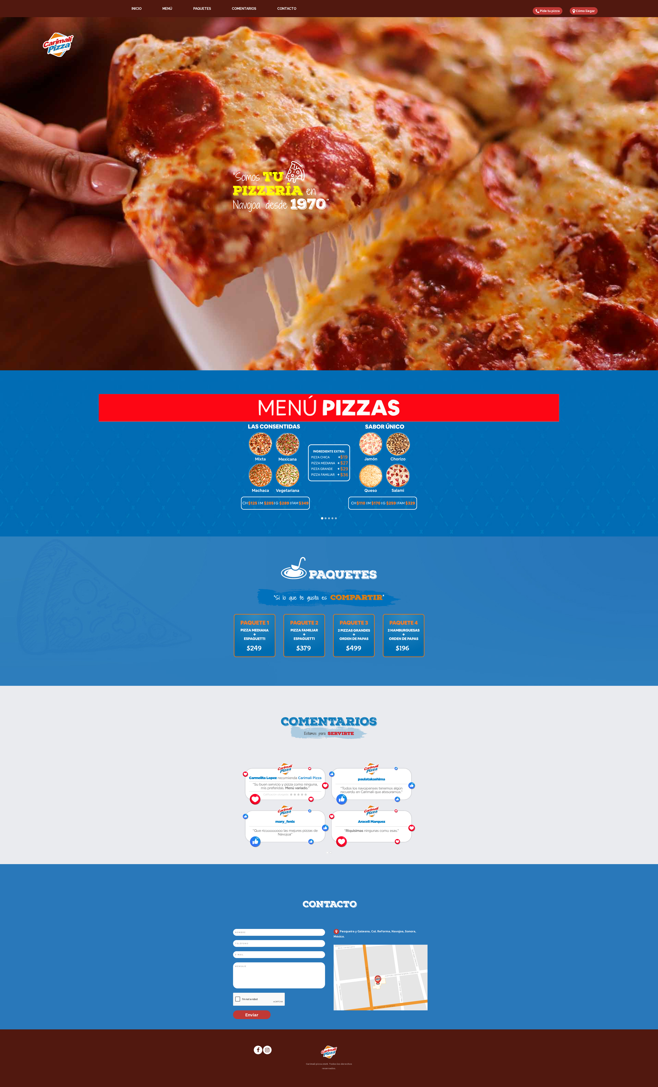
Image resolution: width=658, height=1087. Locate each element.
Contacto (286, 9)
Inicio (137, 9)
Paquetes (202, 9)
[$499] (353, 635)
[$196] (403, 635)
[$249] (254, 635)
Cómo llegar (585, 11)
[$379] (304, 635)
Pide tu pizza (549, 11)
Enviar (251, 1014)
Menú (167, 9)
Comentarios (244, 9)
